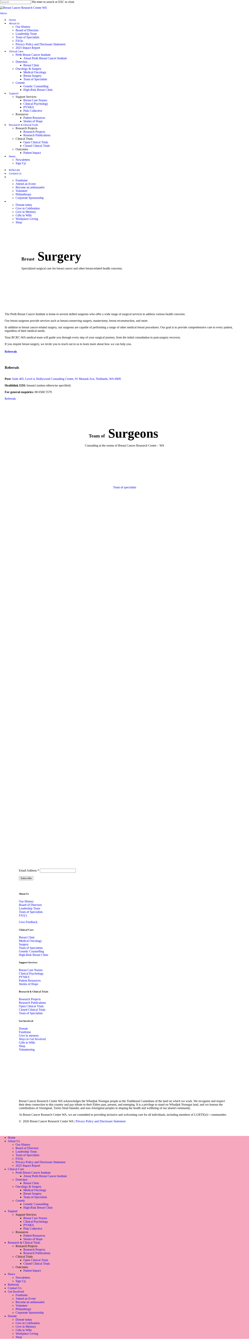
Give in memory (29, 1035)
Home (11, 1137)
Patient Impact (32, 1270)
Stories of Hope (28, 984)
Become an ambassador (30, 1302)
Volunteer (21, 1305)
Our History (26, 901)
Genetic (20, 1200)
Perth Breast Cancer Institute (33, 1172)
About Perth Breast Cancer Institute (45, 1176)
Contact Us (15, 1288)
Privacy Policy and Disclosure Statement (100, 1121)
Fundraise (25, 1032)
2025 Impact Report (28, 1165)
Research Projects (30, 999)
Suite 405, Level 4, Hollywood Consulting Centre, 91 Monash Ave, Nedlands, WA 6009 (66, 378)
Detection (21, 1179)
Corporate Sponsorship (30, 1312)
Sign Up (21, 1281)
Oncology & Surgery (28, 1186)
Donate (23, 1028)
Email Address (29, 870)
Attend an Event (26, 1298)
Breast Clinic (27, 937)
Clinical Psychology (31, 973)
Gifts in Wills (27, 1042)
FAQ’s (23, 915)
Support (13, 1211)
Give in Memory (26, 1326)
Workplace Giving (27, 1333)
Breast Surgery (32, 1193)
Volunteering (27, 1049)
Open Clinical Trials (31, 1006)
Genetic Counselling (35, 1204)
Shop (22, 1046)
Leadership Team (29, 908)
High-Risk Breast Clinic (38, 1207)
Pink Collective (32, 1228)
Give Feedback (28, 922)
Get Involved (16, 1291)
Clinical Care (16, 1169)
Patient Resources (30, 980)
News (11, 1274)
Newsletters (23, 1277)
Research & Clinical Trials (24, 1242)
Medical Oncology (34, 1190)
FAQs (19, 1158)
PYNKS (24, 977)
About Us (14, 1141)
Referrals (11, 351)
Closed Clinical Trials (32, 1009)
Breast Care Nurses (31, 970)
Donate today (24, 1319)
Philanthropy (23, 1309)
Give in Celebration (28, 1323)
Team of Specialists (31, 912)
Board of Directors (30, 905)
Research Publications (32, 1002)
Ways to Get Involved (32, 1039)
